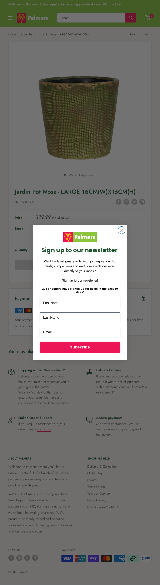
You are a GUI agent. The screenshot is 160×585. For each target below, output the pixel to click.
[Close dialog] (121, 230)
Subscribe (80, 347)
